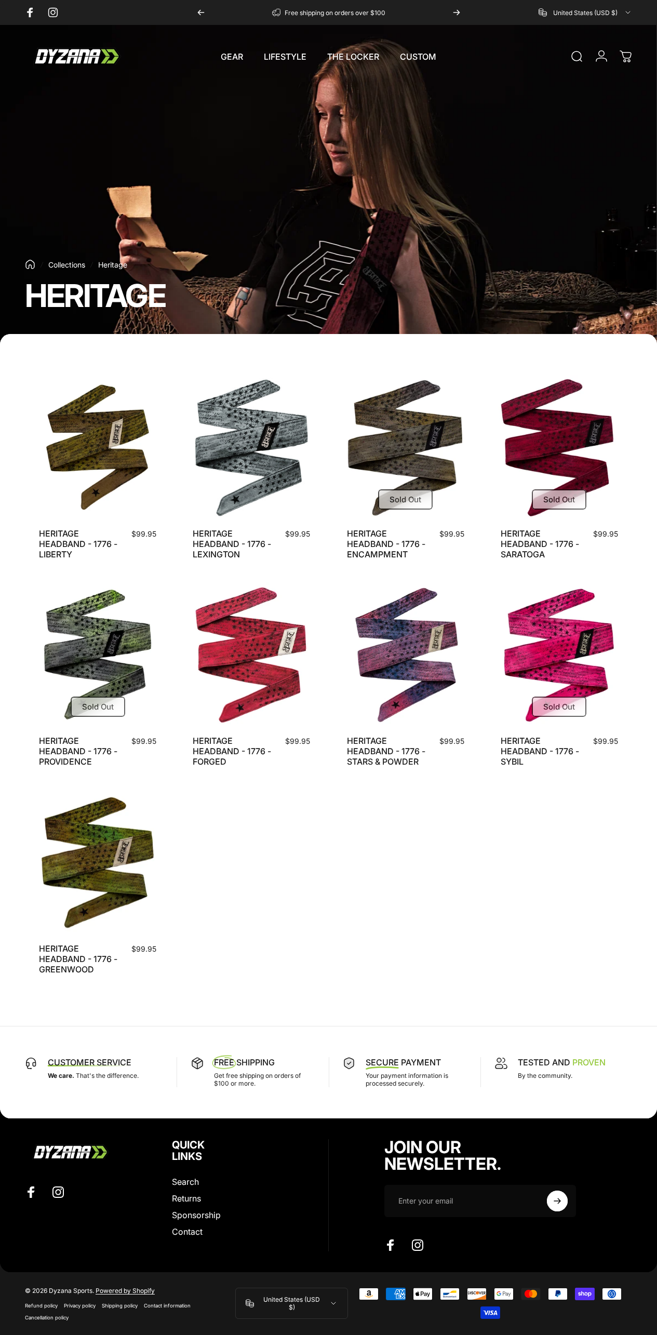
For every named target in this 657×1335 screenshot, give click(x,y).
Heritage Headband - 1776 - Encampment (386, 543)
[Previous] (201, 12)
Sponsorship (196, 1215)
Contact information (167, 1306)
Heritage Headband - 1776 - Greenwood (78, 958)
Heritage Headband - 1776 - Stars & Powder (386, 751)
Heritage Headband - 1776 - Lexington (232, 543)
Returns (186, 1198)
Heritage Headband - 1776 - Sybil (540, 751)
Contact (187, 1231)
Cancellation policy (47, 1317)
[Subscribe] (557, 1201)
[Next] (456, 12)
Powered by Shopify (125, 1290)
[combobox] (585, 12)
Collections (66, 264)
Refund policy (41, 1306)
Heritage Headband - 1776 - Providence (78, 751)
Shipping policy (120, 1306)
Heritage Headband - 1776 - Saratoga (540, 543)
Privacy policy (80, 1306)
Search (185, 1182)
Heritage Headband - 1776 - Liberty (78, 543)
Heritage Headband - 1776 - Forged (232, 751)
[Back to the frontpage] (30, 264)
